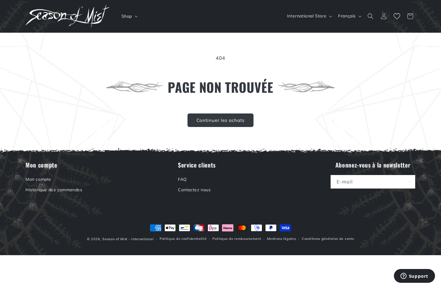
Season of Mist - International (128, 239)
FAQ (182, 179)
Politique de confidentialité (183, 239)
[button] (129, 16)
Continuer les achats (220, 120)
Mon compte (38, 179)
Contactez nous (194, 189)
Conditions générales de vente (328, 239)
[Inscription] (408, 182)
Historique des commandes (54, 189)
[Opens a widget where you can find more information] (414, 276)
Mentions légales (281, 239)
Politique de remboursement (236, 239)
